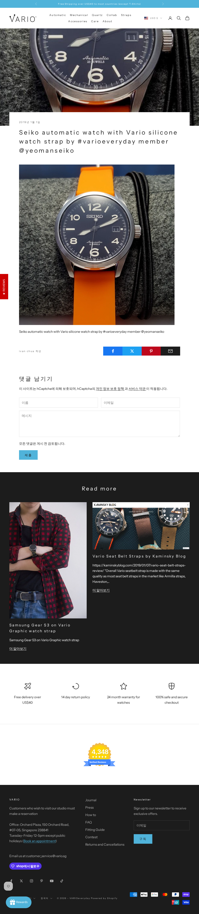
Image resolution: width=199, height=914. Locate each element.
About (108, 21)
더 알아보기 (17, 649)
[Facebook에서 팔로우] (11, 881)
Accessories (77, 21)
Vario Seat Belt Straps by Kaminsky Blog (139, 556)
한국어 (44, 898)
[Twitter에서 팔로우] (21, 881)
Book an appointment (40, 841)
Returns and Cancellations (104, 844)
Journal (90, 800)
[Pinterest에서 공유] (151, 351)
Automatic (57, 15)
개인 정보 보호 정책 (110, 389)
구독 (143, 839)
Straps (126, 15)
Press (89, 807)
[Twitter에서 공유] (132, 351)
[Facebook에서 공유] (112, 351)
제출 (28, 455)
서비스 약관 (137, 389)
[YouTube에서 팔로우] (52, 881)
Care (95, 21)
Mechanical (79, 15)
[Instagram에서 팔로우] (31, 881)
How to (90, 815)
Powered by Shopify (104, 898)
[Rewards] (18, 902)
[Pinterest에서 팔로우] (42, 881)
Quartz (97, 15)
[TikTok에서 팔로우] (62, 881)
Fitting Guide (95, 830)
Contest (91, 837)
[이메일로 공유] (170, 351)
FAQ (88, 822)
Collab (112, 15)
